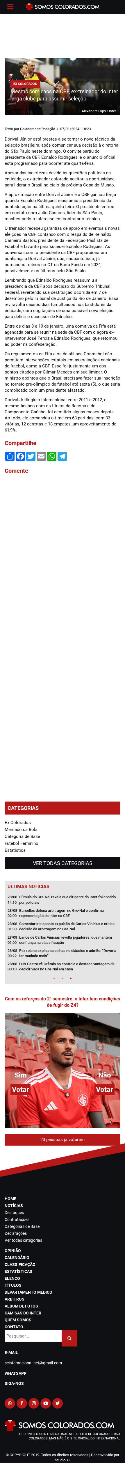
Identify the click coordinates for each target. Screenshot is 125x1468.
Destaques (14, 1212)
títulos (13, 1285)
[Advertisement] (62, 34)
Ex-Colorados (18, 822)
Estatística (15, 850)
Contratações (17, 1219)
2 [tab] (62, 978)
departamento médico (28, 1292)
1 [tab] (54, 978)
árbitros (14, 1299)
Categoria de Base (22, 836)
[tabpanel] (62, 934)
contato (14, 1327)
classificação (20, 1264)
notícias (14, 1205)
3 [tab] (70, 978)
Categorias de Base (22, 1226)
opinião (13, 1250)
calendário (17, 1257)
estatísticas (18, 1271)
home (10, 1198)
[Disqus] (62, 557)
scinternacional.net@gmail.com (33, 1363)
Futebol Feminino (21, 843)
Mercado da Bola (21, 829)
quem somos (18, 1320)
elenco (12, 1278)
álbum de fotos (21, 1306)
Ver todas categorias (62, 863)
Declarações (16, 1233)
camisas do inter (23, 1313)
